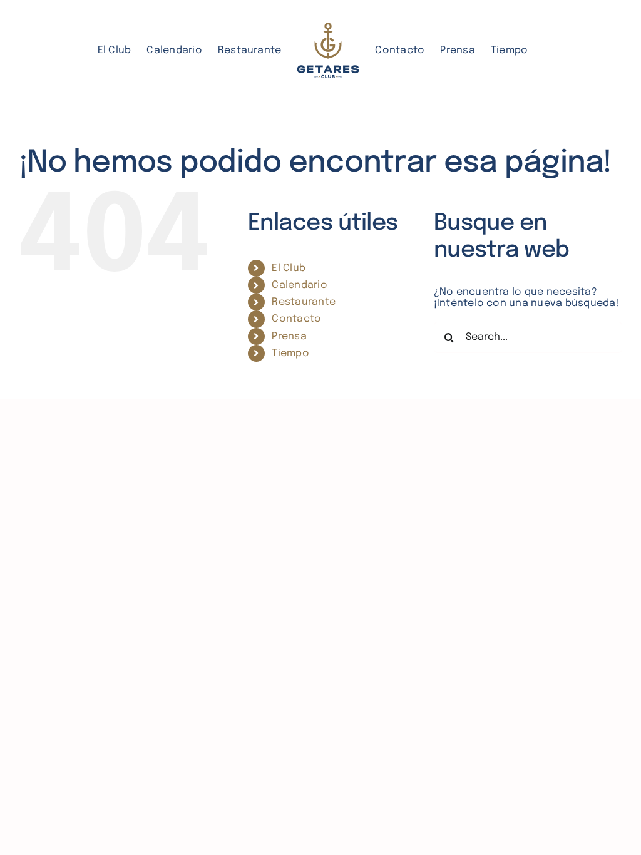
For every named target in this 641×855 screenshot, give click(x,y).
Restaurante (304, 302)
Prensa (289, 336)
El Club (288, 268)
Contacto (296, 319)
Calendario (299, 285)
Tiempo (290, 353)
